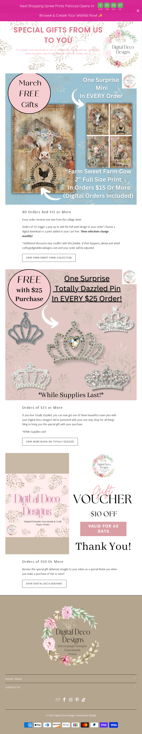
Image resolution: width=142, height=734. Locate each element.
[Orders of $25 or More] (71, 334)
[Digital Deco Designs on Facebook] (64, 700)
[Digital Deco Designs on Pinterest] (77, 700)
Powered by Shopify (86, 715)
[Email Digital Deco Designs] (58, 700)
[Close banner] (138, 11)
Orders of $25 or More (42, 407)
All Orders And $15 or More (46, 211)
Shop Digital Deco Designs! (44, 583)
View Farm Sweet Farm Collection (49, 257)
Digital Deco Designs (64, 715)
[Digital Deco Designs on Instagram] (71, 700)
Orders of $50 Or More (42, 561)
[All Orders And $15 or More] (71, 139)
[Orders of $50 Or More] (71, 503)
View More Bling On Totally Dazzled (50, 441)
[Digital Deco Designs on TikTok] (84, 700)
